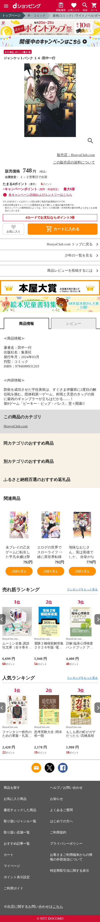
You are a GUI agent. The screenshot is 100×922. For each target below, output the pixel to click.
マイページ (12, 866)
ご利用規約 (58, 832)
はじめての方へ (61, 821)
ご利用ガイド (13, 888)
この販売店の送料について (74, 162)
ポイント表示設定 (17, 877)
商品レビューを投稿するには (70, 270)
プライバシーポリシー (66, 843)
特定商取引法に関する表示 (69, 870)
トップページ (11, 15)
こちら (58, 906)
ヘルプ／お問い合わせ (66, 787)
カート (8, 855)
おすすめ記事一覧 (17, 843)
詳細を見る (19, 571)
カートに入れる (63, 229)
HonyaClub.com (16, 426)
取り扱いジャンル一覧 (20, 821)
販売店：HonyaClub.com (76, 155)
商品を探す (12, 787)
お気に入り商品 (15, 799)
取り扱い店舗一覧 (17, 832)
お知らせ (56, 799)
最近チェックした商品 (20, 810)
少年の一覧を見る (79, 255)
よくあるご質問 (61, 810)
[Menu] (6, 6)
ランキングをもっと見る (82, 589)
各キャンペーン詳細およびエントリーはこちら (40, 194)
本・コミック (36, 15)
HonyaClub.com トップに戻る (70, 244)
